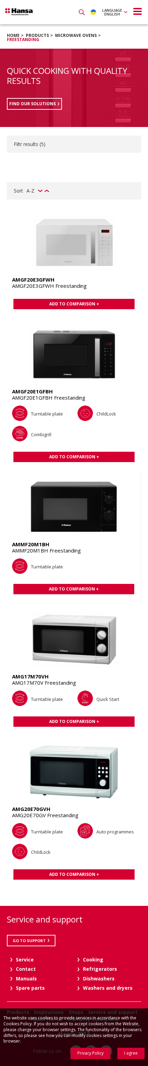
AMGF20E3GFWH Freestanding (49, 285)
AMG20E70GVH (31, 808)
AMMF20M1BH (30, 544)
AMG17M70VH (30, 676)
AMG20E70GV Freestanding (45, 815)
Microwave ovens (76, 35)
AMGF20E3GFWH (33, 279)
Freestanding (23, 39)
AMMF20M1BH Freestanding (46, 550)
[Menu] (138, 11)
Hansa (19, 11)
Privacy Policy (90, 1053)
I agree (131, 1053)
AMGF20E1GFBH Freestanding (48, 397)
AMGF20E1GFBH (32, 391)
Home (13, 35)
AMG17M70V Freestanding (44, 682)
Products (37, 35)
